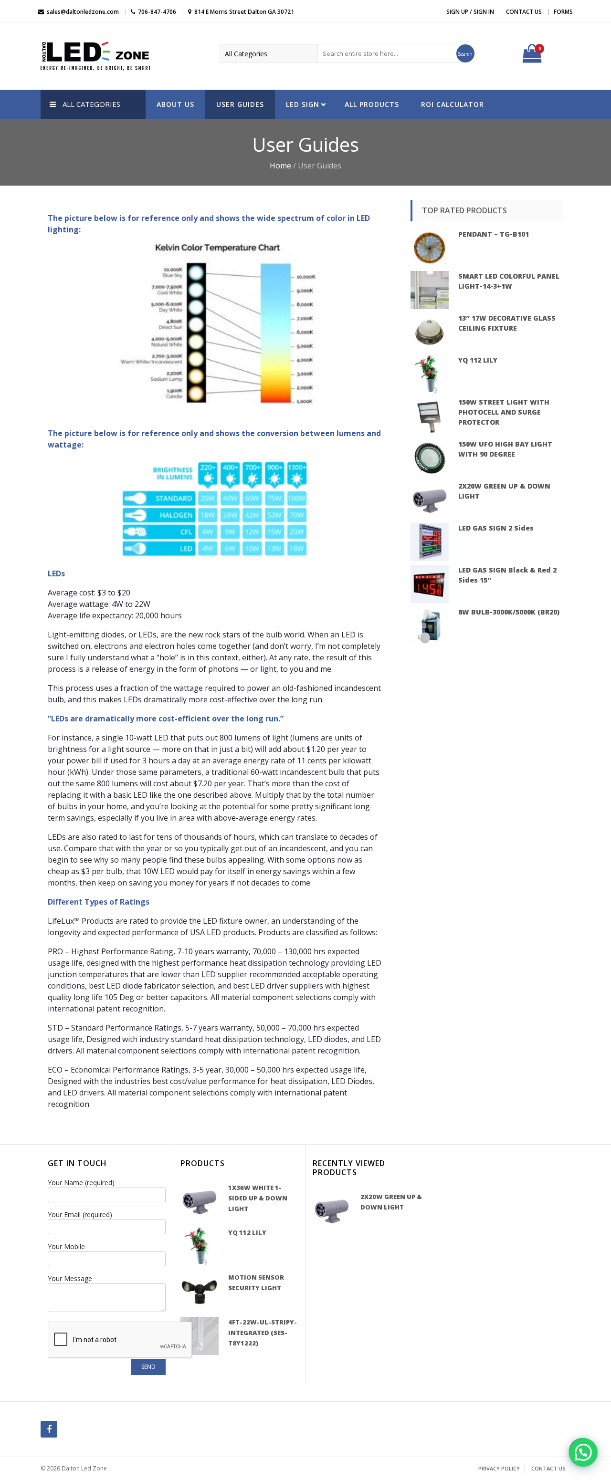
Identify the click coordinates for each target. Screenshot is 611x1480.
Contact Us (524, 12)
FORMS (563, 12)
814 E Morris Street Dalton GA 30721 (244, 12)
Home (280, 165)
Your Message (70, 1278)
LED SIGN (302, 104)
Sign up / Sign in (470, 12)
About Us (175, 104)
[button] (583, 1452)
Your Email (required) (80, 1214)
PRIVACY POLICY (499, 1468)
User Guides (240, 104)
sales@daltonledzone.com (83, 12)
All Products (372, 104)
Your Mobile (66, 1246)
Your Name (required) (81, 1182)
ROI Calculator (452, 104)
